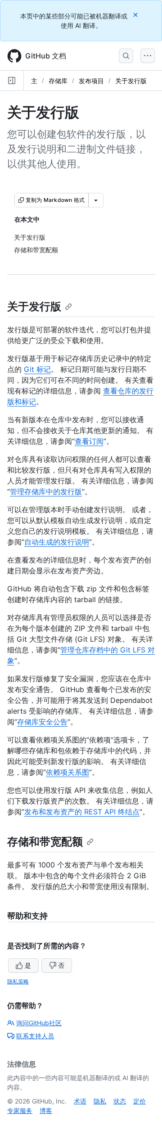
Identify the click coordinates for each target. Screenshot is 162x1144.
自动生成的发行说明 (56, 541)
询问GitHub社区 (39, 1023)
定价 (139, 1101)
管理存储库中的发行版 (46, 491)
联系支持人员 (35, 1036)
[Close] (136, 14)
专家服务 (19, 1110)
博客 (46, 1110)
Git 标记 (37, 369)
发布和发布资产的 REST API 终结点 (82, 811)
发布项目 (91, 81)
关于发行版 (131, 81)
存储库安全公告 (42, 721)
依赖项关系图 (67, 772)
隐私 (100, 1101)
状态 (119, 1101)
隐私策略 (18, 981)
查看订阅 (89, 441)
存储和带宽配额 (45, 841)
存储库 (58, 81)
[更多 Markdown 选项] (96, 200)
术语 (80, 1101)
